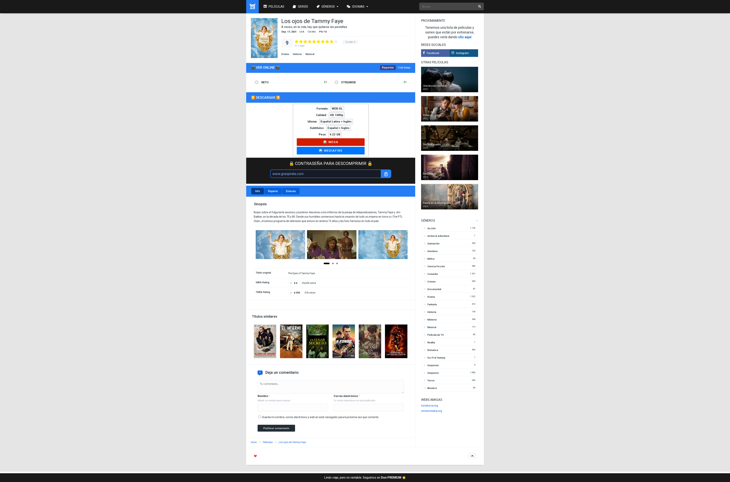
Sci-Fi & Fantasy (436, 357)
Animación (433, 243)
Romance (432, 350)
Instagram (462, 53)
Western (432, 388)
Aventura (432, 251)
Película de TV (435, 334)
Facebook (433, 53)
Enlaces (291, 191)
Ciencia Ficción (436, 266)
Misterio (432, 319)
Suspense (433, 365)
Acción (431, 228)
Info (257, 191)
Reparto (273, 191)
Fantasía (432, 304)
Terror (431, 380)
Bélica (430, 258)
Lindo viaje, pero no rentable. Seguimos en (365, 477)
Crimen (431, 281)
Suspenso (433, 372)
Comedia (432, 274)
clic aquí (464, 37)
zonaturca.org (429, 405)
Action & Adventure (438, 236)
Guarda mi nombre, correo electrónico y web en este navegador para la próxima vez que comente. (320, 417)
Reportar (388, 67)
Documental (434, 289)
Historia (297, 54)
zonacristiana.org (431, 410)
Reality (431, 342)
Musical (309, 54)
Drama (285, 54)
